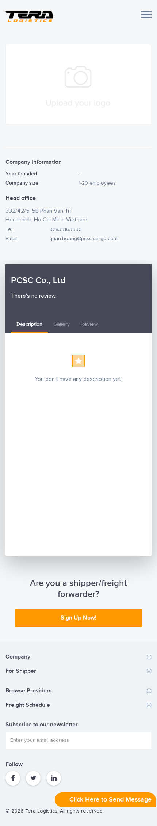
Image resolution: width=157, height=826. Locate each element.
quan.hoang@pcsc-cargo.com (83, 238)
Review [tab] (89, 324)
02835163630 (65, 229)
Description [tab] (29, 324)
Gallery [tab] (61, 324)
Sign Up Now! (78, 617)
